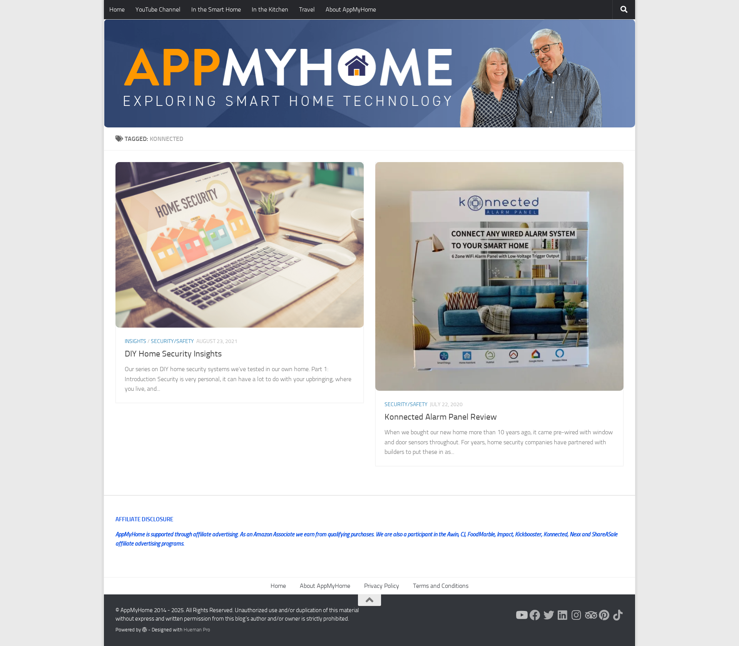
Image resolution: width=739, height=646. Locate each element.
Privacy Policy (381, 585)
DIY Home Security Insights (173, 354)
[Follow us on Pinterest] (604, 615)
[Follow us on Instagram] (576, 615)
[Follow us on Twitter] (548, 615)
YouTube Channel (158, 9)
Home (117, 9)
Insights (135, 341)
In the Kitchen (270, 9)
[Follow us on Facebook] (535, 615)
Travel (307, 9)
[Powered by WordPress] (144, 629)
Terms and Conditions (440, 585)
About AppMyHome (351, 9)
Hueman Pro (197, 630)
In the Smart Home (216, 9)
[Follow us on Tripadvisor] (590, 615)
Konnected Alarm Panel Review (441, 417)
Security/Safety (172, 341)
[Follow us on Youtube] (521, 615)
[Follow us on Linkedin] (562, 615)
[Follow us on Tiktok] (618, 615)
